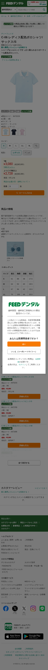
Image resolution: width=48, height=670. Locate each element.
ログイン (22, 365)
